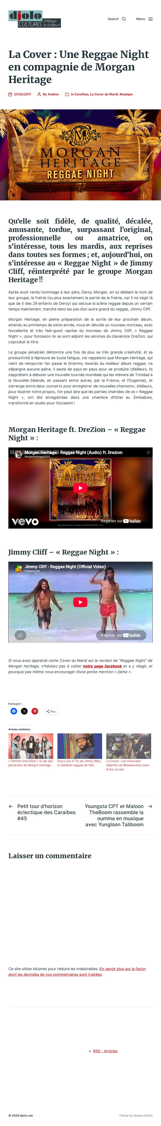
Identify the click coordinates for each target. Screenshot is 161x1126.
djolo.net (26, 1115)
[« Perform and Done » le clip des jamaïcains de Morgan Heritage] (30, 746)
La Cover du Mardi (104, 94)
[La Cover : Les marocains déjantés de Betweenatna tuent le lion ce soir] (128, 746)
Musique (126, 94)
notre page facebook (102, 666)
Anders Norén (143, 1115)
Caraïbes (81, 94)
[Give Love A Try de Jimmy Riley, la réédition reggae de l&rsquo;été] (79, 746)
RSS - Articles (105, 1051)
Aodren (53, 94)
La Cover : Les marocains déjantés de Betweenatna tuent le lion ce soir (127, 765)
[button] (117, 18)
